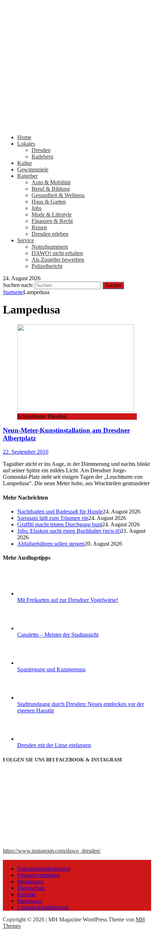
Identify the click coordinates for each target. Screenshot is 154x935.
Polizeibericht (47, 266)
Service (25, 240)
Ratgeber (27, 176)
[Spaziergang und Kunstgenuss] (44, 663)
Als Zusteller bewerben (58, 260)
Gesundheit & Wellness (58, 195)
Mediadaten (30, 881)
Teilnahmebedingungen (43, 869)
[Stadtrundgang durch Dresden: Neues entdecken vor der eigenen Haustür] (44, 698)
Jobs (37, 208)
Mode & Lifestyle (52, 214)
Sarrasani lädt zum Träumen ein (52, 518)
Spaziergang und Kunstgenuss (51, 669)
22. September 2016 (25, 452)
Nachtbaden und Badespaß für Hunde (60, 511)
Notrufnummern (50, 247)
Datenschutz (31, 888)
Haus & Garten (49, 202)
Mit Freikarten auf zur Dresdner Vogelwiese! (67, 600)
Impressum (29, 901)
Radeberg (42, 157)
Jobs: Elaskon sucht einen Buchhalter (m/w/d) (69, 531)
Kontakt (26, 894)
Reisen (39, 227)
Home (24, 137)
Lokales (26, 144)
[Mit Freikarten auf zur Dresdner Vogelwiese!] (44, 593)
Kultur (24, 163)
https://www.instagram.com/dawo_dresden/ (52, 851)
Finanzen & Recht (52, 221)
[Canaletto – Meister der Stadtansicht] (44, 628)
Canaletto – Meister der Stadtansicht (57, 635)
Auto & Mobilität (51, 182)
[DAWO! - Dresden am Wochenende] (77, 125)
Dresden (41, 150)
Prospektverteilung (38, 875)
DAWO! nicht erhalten (57, 253)
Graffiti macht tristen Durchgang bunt (59, 524)
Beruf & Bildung (51, 189)
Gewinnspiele (32, 169)
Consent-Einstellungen (42, 907)
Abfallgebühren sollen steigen (51, 544)
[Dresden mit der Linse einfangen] (44, 739)
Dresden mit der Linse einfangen (54, 745)
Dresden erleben (50, 234)
